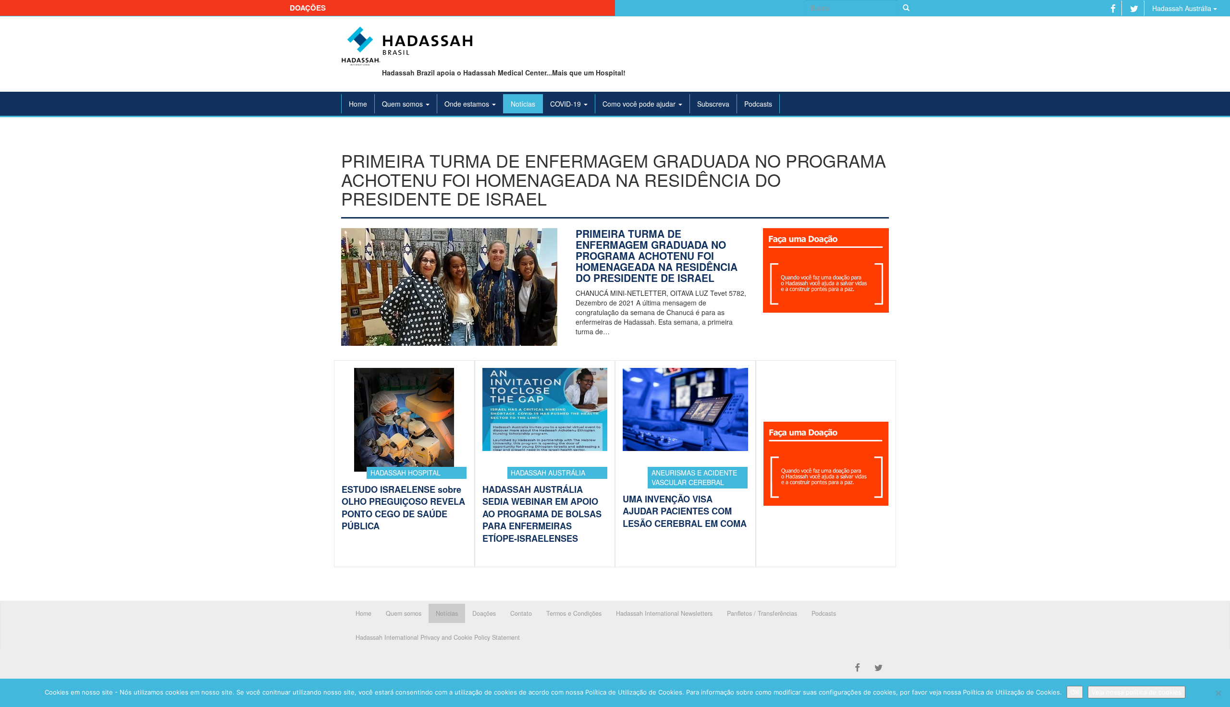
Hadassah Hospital (405, 472)
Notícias (523, 104)
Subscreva (713, 104)
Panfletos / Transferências (762, 613)
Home (358, 104)
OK (1074, 692)
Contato (521, 613)
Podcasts (758, 104)
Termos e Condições (574, 613)
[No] (1218, 693)
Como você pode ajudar (640, 104)
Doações (308, 7)
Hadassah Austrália (1182, 8)
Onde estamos (467, 104)
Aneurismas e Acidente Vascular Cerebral (694, 477)
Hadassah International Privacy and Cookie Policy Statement (438, 637)
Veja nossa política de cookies (1136, 692)
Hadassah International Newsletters (664, 613)
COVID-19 (566, 104)
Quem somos (403, 104)
